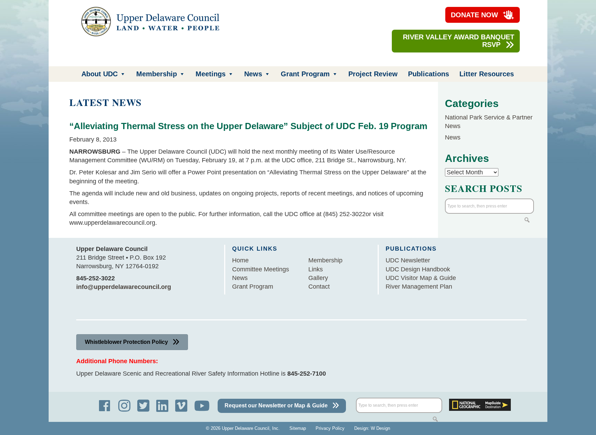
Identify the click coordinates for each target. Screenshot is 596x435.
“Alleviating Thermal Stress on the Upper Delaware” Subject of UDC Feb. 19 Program (248, 126)
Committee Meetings (260, 269)
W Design (380, 428)
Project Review (373, 74)
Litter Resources (486, 74)
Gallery (318, 277)
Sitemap (297, 428)
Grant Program (305, 74)
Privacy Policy (330, 428)
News (253, 74)
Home (240, 260)
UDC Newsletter (408, 260)
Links (315, 269)
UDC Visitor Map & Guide (421, 277)
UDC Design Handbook (418, 269)
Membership (156, 74)
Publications (428, 74)
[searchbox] (489, 206)
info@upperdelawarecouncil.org (123, 286)
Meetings (211, 74)
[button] (527, 220)
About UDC (99, 74)
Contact (319, 286)
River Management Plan (419, 286)
